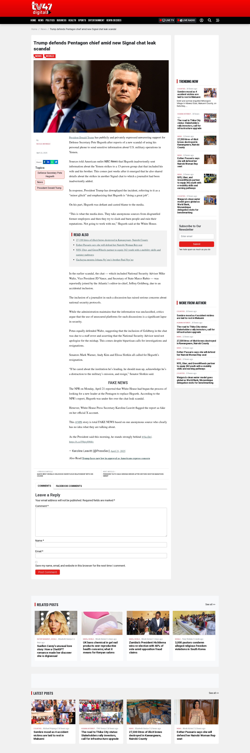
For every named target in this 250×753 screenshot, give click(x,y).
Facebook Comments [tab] (69, 486)
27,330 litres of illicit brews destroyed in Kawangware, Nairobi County (112, 240)
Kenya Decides (113, 20)
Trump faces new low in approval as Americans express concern (116, 458)
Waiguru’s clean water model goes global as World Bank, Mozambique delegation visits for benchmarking (188, 206)
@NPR (78, 422)
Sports (82, 20)
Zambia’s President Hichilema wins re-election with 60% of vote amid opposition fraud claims (147, 647)
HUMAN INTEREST (88, 729)
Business (61, 20)
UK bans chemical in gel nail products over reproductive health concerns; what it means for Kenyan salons (100, 647)
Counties (37, 729)
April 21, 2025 (118, 451)
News (41, 20)
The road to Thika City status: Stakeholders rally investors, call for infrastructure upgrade (189, 124)
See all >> (210, 604)
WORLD (54, 639)
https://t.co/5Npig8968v (81, 441)
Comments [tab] (44, 485)
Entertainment (96, 20)
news (40, 182)
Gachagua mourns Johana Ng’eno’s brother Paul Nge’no (105, 259)
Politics (50, 20)
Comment (42, 506)
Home (33, 20)
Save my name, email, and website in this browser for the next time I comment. (80, 565)
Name (39, 540)
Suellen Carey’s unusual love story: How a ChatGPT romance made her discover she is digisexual (54, 651)
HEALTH (72, 20)
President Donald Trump (49, 188)
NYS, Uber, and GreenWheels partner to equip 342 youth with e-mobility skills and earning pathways (189, 182)
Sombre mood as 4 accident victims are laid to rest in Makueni (188, 94)
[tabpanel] (101, 534)
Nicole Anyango (43, 144)
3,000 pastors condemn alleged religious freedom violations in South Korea (190, 646)
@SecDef (146, 436)
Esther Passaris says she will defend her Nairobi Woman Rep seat (109, 245)
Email (39, 551)
